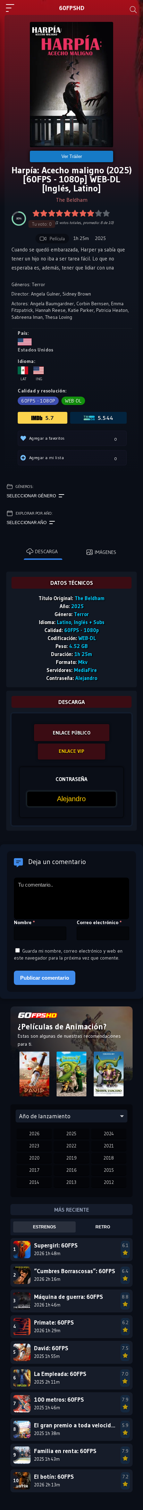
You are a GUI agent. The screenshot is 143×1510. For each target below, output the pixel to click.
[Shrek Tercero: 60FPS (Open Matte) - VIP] (108, 1076)
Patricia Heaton (112, 310)
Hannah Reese (50, 310)
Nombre (24, 922)
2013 (71, 1182)
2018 (108, 1158)
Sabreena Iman (27, 317)
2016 (71, 1170)
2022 (71, 1145)
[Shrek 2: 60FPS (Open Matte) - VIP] (71, 1076)
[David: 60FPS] (34, 1076)
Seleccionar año (27, 522)
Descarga (46, 551)
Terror (38, 284)
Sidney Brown (76, 294)
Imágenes (105, 552)
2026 (34, 1133)
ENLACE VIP (71, 751)
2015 (109, 1170)
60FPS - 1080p (38, 401)
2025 (71, 1133)
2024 (109, 1133)
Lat (23, 378)
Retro (102, 1227)
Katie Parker (81, 310)
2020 (34, 1158)
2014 (34, 1182)
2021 (109, 1145)
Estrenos (44, 1227)
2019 (71, 1158)
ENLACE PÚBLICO (72, 733)
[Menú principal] (13, 11)
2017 (34, 1170)
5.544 (105, 417)
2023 (34, 1145)
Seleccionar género (31, 495)
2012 (109, 1182)
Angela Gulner (45, 294)
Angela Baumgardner (52, 303)
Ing (39, 378)
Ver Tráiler (71, 156)
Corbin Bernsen (92, 303)
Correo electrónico (99, 922)
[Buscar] (133, 9)
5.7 (49, 417)
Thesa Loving (58, 317)
